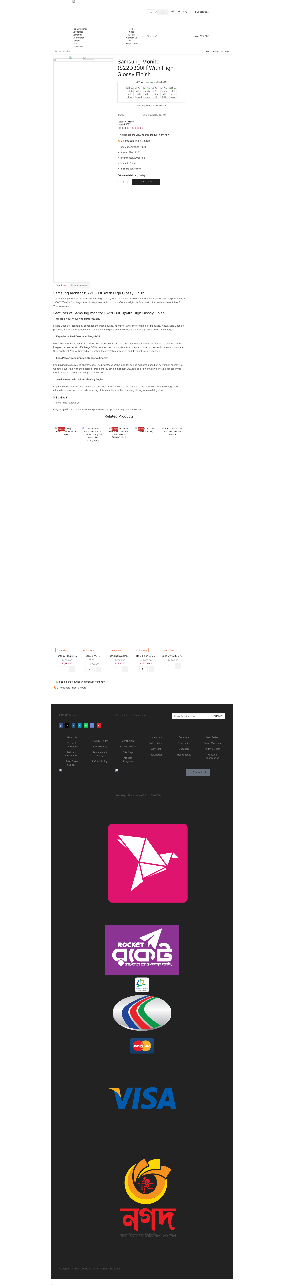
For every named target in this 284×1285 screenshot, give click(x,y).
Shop (131, 31)
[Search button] (162, 12)
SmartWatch (78, 37)
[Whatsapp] (200, 12)
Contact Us (131, 37)
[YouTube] (202, 12)
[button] (72, 669)
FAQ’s (131, 40)
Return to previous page (217, 51)
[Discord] (206, 12)
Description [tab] (61, 285)
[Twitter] (204, 12)
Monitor (66, 51)
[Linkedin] (208, 12)
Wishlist (131, 34)
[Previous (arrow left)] (51, 1284)
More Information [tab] (79, 285)
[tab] (61, 285)
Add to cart (147, 181)
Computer (77, 34)
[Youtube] (99, 725)
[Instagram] (198, 12)
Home (132, 29)
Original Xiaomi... (119, 655)
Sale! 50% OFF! (201, 36)
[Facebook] (196, 12)
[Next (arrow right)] (52, 1284)
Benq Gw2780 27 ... (172, 655)
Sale (74, 43)
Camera (76, 40)
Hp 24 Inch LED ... (145, 655)
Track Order (132, 43)
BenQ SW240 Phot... (92, 657)
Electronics (77, 31)
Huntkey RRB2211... (66, 655)
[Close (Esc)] (51, 1281)
